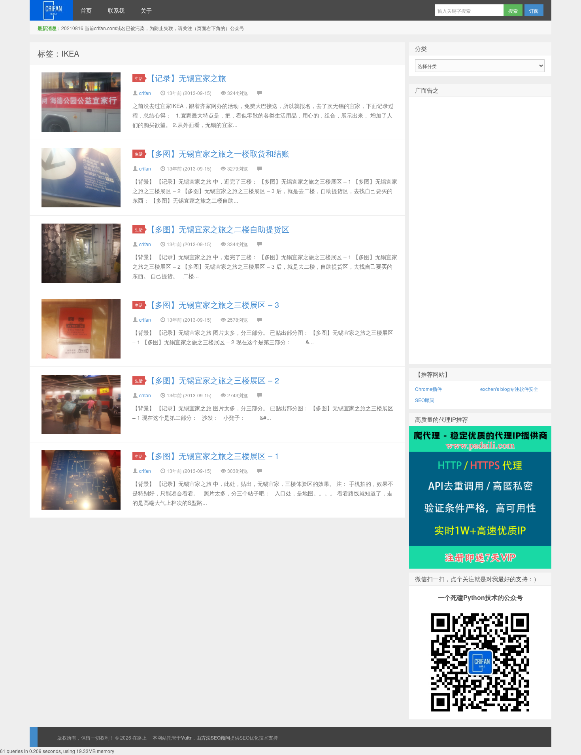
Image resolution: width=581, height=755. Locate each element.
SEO (244, 737)
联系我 (116, 10)
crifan (145, 92)
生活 (139, 78)
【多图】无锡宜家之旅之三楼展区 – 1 (213, 455)
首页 (86, 10)
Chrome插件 (428, 388)
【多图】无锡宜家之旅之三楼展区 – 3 (213, 304)
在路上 (51, 10)
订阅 (534, 10)
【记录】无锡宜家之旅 (186, 77)
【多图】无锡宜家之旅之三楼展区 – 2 (213, 380)
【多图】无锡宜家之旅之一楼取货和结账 (218, 153)
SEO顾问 (424, 399)
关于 (146, 10)
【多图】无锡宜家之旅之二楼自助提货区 (218, 229)
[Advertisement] (480, 243)
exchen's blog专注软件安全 (509, 388)
